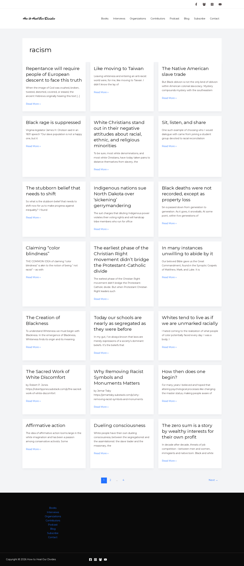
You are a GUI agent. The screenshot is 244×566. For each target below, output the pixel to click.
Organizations (138, 18)
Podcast (174, 18)
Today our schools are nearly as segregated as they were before (120, 323)
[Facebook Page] (196, 4)
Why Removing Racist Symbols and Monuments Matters (118, 377)
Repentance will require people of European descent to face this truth (54, 74)
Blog (186, 18)
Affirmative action (45, 425)
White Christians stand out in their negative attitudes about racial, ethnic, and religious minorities (119, 134)
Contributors (158, 18)
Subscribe (199, 18)
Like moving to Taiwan (119, 68)
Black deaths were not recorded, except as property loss (187, 193)
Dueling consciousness (119, 425)
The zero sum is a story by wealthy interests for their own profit (188, 431)
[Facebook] (90, 559)
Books (104, 18)
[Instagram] (212, 4)
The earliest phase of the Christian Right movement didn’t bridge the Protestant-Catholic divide (121, 259)
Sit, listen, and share (184, 122)
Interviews (119, 18)
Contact (214, 18)
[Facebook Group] (204, 4)
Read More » (33, 104)
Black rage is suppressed (53, 122)
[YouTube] (220, 4)
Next (213, 480)
